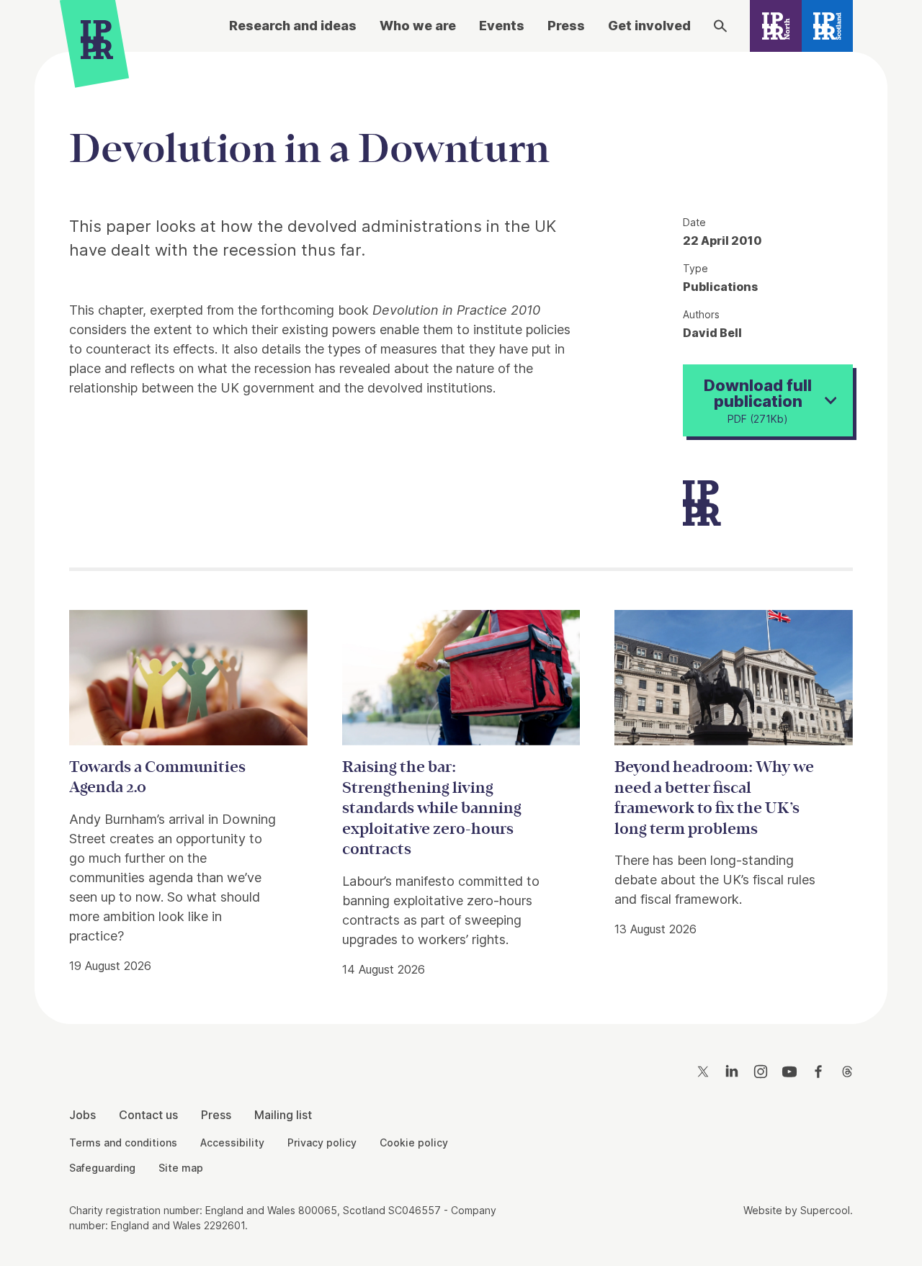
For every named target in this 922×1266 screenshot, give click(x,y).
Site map (180, 1168)
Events (501, 25)
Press (566, 25)
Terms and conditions (123, 1142)
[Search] (720, 25)
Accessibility (232, 1142)
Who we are (418, 25)
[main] (461, 527)
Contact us (148, 1115)
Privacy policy (322, 1142)
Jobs (82, 1115)
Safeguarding (102, 1168)
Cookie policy (414, 1142)
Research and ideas (293, 25)
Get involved (649, 25)
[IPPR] (97, 43)
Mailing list (283, 1115)
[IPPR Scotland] (828, 26)
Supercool (825, 1210)
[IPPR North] (776, 26)
